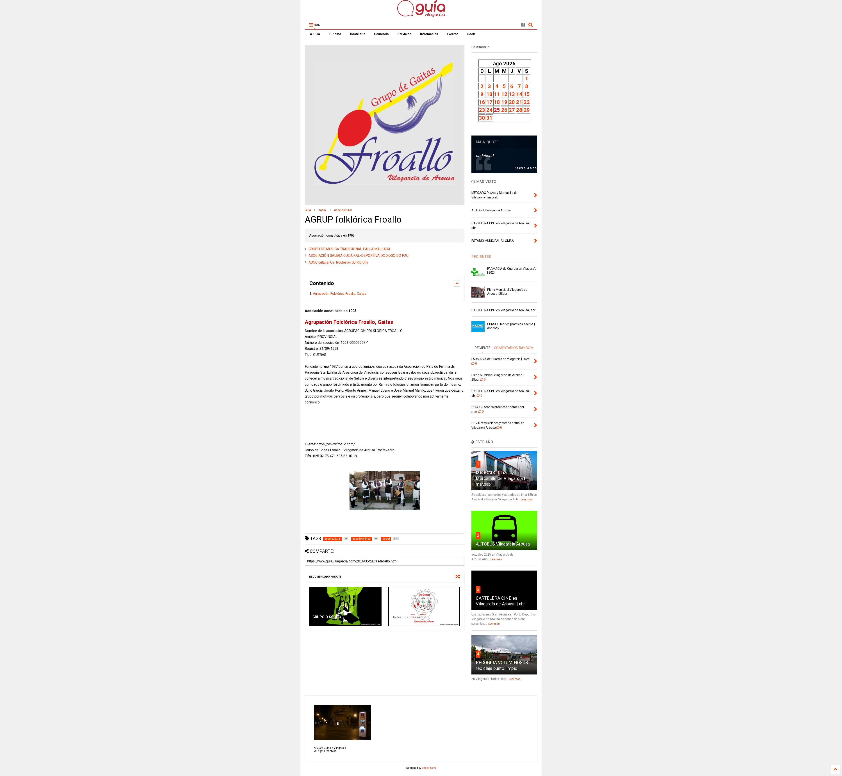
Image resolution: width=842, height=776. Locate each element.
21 (519, 102)
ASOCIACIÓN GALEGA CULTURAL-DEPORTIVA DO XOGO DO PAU (359, 255)
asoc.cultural (343, 210)
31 (489, 118)
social (322, 210)
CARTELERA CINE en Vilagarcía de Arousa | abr (503, 310)
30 (482, 118)
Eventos (452, 34)
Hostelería (357, 34)
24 (489, 110)
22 (527, 102)
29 (527, 110)
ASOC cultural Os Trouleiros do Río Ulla (338, 262)
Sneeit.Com (429, 767)
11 (497, 94)
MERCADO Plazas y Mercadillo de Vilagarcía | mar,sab (500, 478)
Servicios (404, 34)
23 (482, 110)
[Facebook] (523, 25)
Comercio (381, 34)
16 (482, 102)
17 (489, 102)
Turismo (335, 34)
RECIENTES (481, 257)
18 (497, 102)
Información (429, 34)
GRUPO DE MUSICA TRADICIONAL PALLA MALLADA (349, 249)
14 (519, 94)
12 (504, 94)
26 (504, 110)
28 (519, 110)
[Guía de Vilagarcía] (421, 15)
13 (512, 94)
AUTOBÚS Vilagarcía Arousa (503, 544)
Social (471, 34)
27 (512, 110)
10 (489, 94)
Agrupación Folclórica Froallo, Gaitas (340, 294)
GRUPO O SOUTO (326, 617)
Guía (316, 34)
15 (527, 94)
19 (504, 102)
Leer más (526, 499)
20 (512, 102)
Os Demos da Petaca (408, 617)
